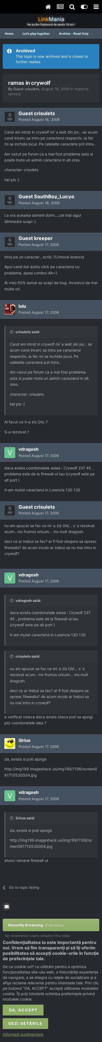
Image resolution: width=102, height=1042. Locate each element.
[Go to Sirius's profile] (9, 743)
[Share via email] (6, 906)
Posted (39, 119)
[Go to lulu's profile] (9, 309)
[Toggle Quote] (12, 332)
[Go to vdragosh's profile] (9, 452)
